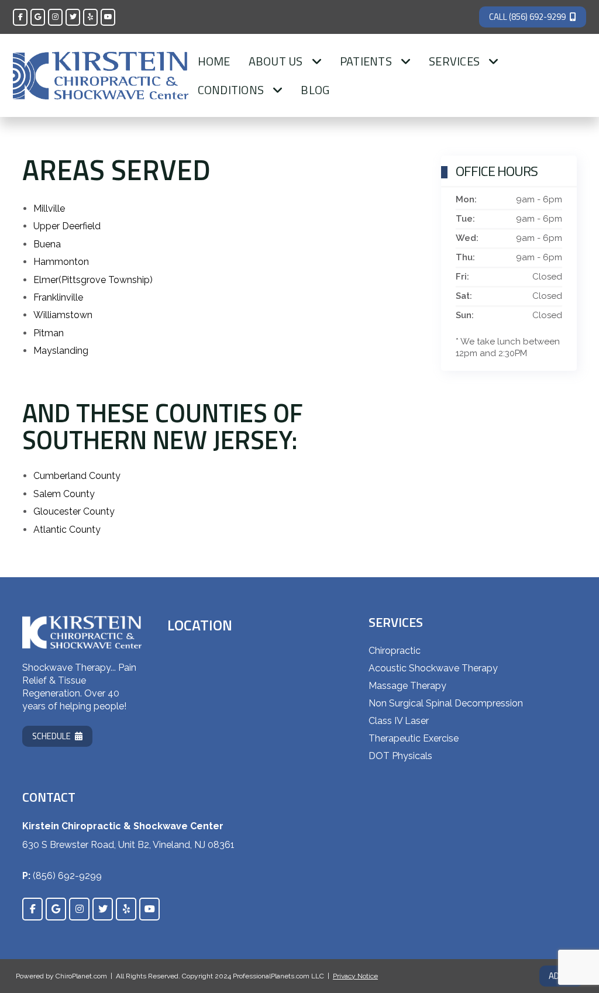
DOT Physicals (400, 755)
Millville (49, 208)
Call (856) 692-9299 (527, 16)
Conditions (231, 90)
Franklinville (58, 297)
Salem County (64, 493)
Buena (47, 244)
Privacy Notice (355, 976)
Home (214, 61)
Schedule (51, 736)
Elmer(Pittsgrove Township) (93, 279)
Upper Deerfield (67, 226)
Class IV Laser (399, 720)
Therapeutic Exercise (414, 738)
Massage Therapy (407, 685)
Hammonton (61, 261)
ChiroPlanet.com (81, 976)
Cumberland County (77, 475)
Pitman (48, 333)
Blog (315, 90)
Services (454, 61)
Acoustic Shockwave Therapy (433, 668)
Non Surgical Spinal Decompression (446, 703)
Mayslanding (60, 350)
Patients (366, 61)
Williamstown (62, 314)
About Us (276, 61)
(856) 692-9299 (67, 875)
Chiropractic (395, 650)
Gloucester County (74, 511)
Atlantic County (67, 529)
